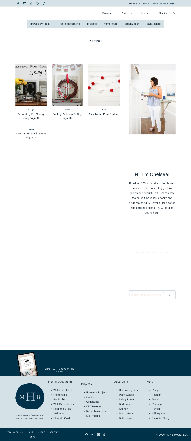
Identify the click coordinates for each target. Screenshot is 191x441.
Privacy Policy (15, 432)
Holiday (31, 129)
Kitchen (123, 408)
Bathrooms (125, 418)
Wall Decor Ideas (63, 404)
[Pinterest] (37, 3)
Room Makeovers (96, 411)
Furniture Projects (97, 392)
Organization (132, 23)
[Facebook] (18, 3)
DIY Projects (93, 406)
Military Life (159, 413)
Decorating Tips (128, 390)
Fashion (156, 394)
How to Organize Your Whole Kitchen (159, 3)
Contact (54, 432)
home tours (111, 23)
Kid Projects (93, 415)
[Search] (170, 294)
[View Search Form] (174, 13)
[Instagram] (31, 3)
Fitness (156, 408)
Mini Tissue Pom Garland (104, 114)
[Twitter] (24, 3)
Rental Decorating (70, 23)
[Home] (90, 41)
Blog (32, 437)
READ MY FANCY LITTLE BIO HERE (152, 253)
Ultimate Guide (62, 418)
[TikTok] (43, 3)
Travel (155, 399)
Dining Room (126, 413)
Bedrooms (125, 404)
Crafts (67, 110)
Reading (157, 404)
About (41, 432)
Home (31, 432)
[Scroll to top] (184, 430)
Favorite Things (161, 418)
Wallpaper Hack (62, 390)
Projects (92, 23)
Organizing (92, 401)
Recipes (157, 390)
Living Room (126, 399)
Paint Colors (154, 23)
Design (31, 110)
